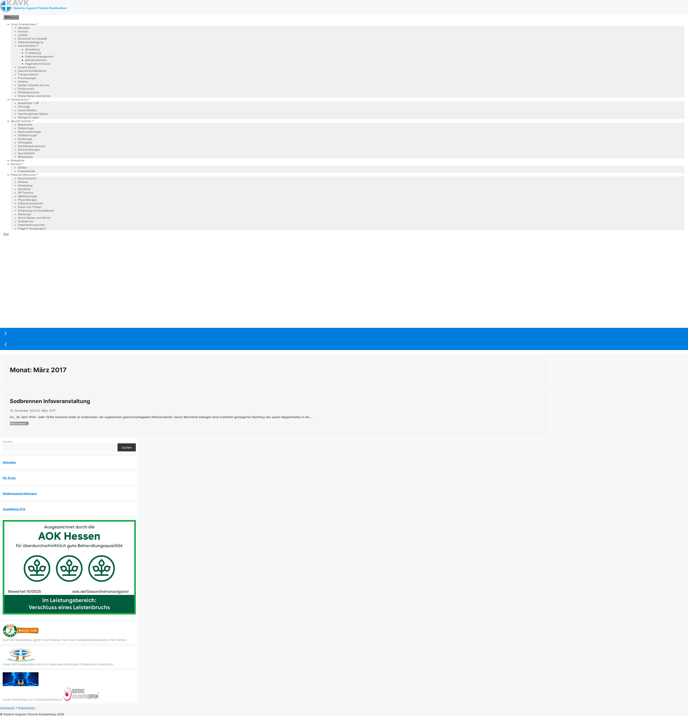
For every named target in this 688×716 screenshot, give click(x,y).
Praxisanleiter (26, 171)
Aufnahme (24, 189)
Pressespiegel (27, 78)
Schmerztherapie (29, 149)
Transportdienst (28, 74)
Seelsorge (24, 214)
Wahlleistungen (27, 196)
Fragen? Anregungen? (32, 228)
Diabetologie (26, 128)
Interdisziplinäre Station (33, 114)
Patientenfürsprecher (31, 225)
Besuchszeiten (27, 178)
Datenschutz (26, 708)
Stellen (22, 167)
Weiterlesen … (19, 423)
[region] (344, 294)
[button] (344, 333)
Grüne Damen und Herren (34, 96)
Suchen (8, 441)
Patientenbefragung (30, 42)
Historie (23, 81)
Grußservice (26, 221)
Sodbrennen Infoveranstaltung (50, 401)
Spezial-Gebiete (21, 121)
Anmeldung (25, 185)
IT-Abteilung (33, 53)
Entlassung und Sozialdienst (36, 210)
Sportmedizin (26, 153)
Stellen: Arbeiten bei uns (33, 85)
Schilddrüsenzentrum (31, 146)
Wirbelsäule (25, 157)
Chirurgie (24, 106)
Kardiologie (25, 139)
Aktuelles (24, 28)
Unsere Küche (27, 67)
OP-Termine (25, 192)
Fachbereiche (19, 99)
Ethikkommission (28, 92)
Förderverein (26, 88)
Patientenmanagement (39, 56)
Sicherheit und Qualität (32, 38)
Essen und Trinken (30, 207)
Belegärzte (18, 160)
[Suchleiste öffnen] (6, 234)
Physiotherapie (27, 200)
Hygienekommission (38, 63)
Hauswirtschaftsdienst (32, 71)
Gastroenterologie (29, 131)
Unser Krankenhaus (23, 24)
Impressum (7, 708)
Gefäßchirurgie (27, 135)
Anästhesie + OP (28, 103)
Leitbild (22, 35)
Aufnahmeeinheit (36, 60)
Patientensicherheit (30, 203)
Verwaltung (32, 49)
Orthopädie (25, 142)
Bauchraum (25, 124)
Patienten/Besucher (23, 174)
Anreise (23, 31)
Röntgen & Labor (28, 117)
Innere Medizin (27, 110)
